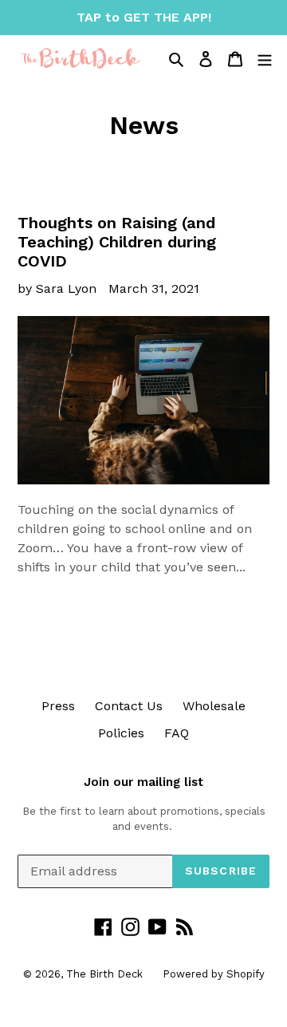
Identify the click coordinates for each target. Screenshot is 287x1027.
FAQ (176, 733)
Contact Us (129, 705)
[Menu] (264, 58)
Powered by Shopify (214, 974)
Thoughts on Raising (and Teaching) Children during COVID (117, 242)
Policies (121, 733)
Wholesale (214, 705)
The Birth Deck (104, 974)
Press (58, 705)
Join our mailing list (143, 782)
